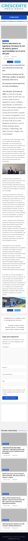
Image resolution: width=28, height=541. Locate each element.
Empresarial (5, 41)
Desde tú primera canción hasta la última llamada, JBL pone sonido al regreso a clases (13, 475)
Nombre (4, 367)
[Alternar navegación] (3, 13)
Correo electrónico (7, 374)
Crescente (10, 539)
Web (3, 381)
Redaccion (14, 56)
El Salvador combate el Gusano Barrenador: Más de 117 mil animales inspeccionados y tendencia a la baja (14, 327)
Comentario (5, 347)
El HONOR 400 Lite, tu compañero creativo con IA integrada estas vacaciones (14, 319)
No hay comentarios (8, 58)
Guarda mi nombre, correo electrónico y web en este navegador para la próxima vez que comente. (13, 392)
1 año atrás (6, 56)
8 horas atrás (7, 455)
